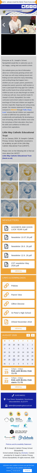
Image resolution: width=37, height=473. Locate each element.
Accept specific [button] (17, 470)
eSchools (24, 453)
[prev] (28, 335)
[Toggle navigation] (35, 6)
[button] (3, 25)
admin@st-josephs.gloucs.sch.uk (20, 405)
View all (18, 271)
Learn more (27, 467)
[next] (33, 335)
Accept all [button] (27, 470)
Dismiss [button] (8, 470)
